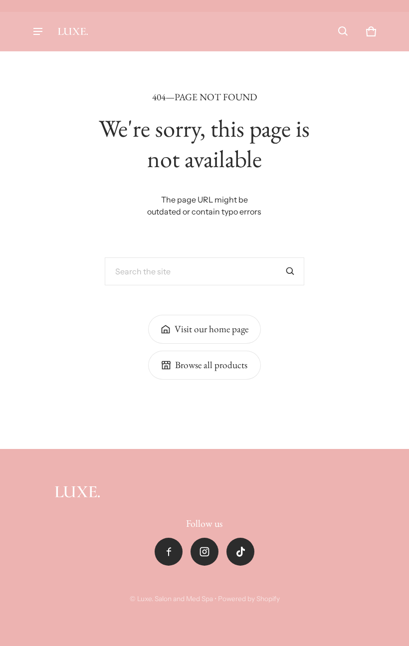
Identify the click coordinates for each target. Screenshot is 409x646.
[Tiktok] (240, 552)
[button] (343, 31)
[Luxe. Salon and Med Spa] (73, 31)
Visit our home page (211, 329)
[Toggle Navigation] (38, 31)
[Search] (290, 271)
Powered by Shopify (249, 599)
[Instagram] (204, 552)
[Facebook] (169, 552)
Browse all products (211, 365)
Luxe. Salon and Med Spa (175, 599)
